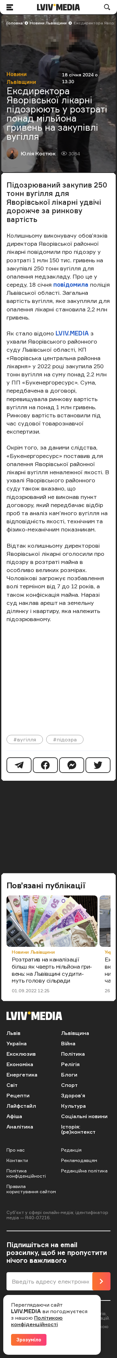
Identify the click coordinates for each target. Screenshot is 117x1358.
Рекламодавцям (79, 1160)
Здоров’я (73, 1095)
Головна (14, 22)
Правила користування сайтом (31, 1188)
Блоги (69, 1074)
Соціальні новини (84, 1116)
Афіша (14, 1116)
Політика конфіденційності (26, 1173)
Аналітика (19, 1126)
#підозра (65, 739)
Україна (16, 1043)
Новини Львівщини (48, 22)
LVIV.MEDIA (71, 333)
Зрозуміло (28, 1339)
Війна (68, 1043)
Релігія (70, 1064)
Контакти (17, 1160)
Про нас (15, 1150)
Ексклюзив (21, 1054)
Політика (73, 1054)
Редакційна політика (84, 1170)
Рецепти (18, 1095)
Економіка (19, 1064)
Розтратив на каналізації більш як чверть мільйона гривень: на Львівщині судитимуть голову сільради (52, 970)
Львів (13, 1033)
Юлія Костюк (38, 153)
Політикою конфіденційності (37, 1320)
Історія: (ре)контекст (78, 1129)
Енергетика (21, 1074)
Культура (73, 1106)
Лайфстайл (21, 1106)
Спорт (69, 1085)
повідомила (70, 284)
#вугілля (24, 739)
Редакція (71, 1150)
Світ (12, 1085)
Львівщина (75, 1033)
